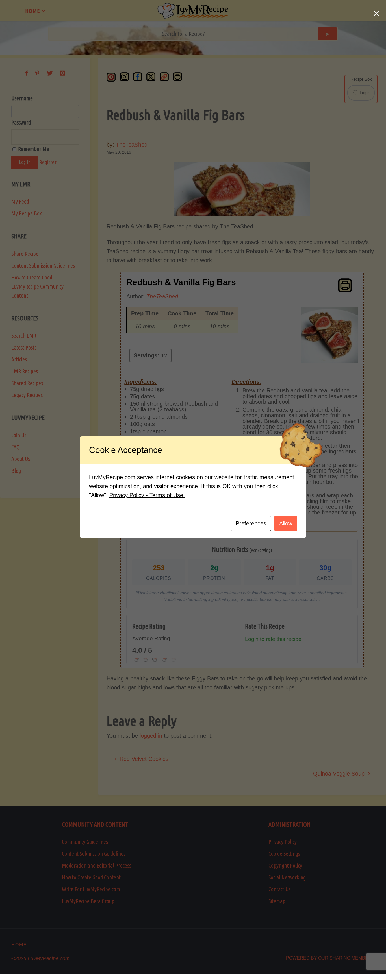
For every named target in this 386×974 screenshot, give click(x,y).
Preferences (251, 523)
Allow (285, 523)
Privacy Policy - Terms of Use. (147, 495)
